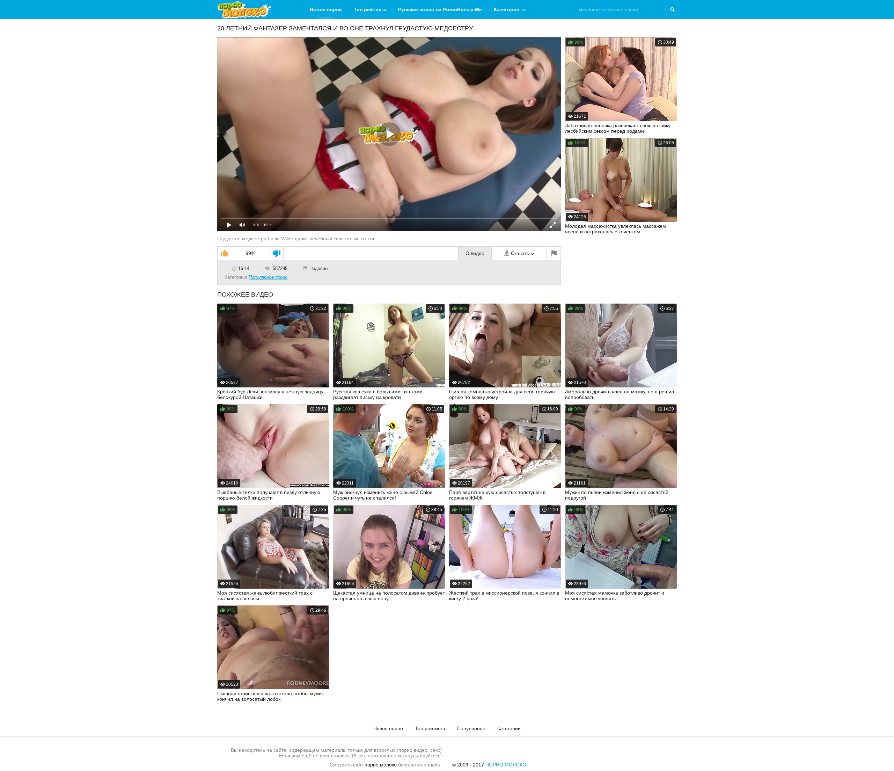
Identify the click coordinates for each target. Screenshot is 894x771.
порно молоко (381, 765)
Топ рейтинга (370, 9)
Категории (507, 9)
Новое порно (326, 9)
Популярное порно (268, 277)
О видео (475, 253)
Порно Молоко (505, 765)
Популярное (471, 728)
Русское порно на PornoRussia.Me (440, 9)
